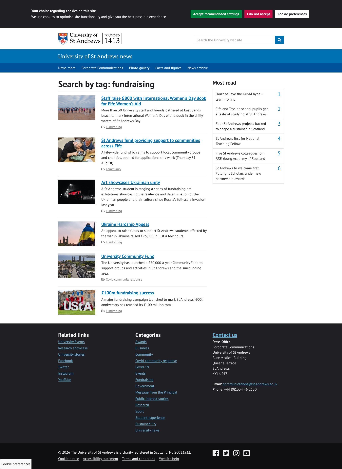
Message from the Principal (156, 392)
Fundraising (114, 127)
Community (113, 169)
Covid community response (124, 279)
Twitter (63, 367)
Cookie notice (68, 458)
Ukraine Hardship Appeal (125, 224)
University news (147, 430)
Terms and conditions (138, 458)
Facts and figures (168, 68)
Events (140, 373)
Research (142, 405)
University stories (71, 354)
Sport (139, 411)
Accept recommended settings (216, 14)
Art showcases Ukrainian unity (130, 182)
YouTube (64, 379)
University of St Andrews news (95, 56)
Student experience (150, 417)
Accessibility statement (100, 458)
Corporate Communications (102, 68)
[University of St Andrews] (90, 39)
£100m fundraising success (127, 293)
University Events (71, 341)
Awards (141, 341)
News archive (197, 68)
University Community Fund (127, 256)
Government (144, 386)
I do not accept (258, 14)
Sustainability (145, 424)
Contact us (225, 334)
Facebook (65, 360)
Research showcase (73, 348)
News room (67, 68)
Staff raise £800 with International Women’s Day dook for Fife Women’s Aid (153, 100)
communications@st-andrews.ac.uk (250, 384)
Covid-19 (142, 367)
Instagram (66, 373)
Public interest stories (152, 398)
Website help (169, 458)
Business (142, 348)
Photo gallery (139, 68)
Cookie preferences (292, 14)
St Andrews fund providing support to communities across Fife (150, 143)
